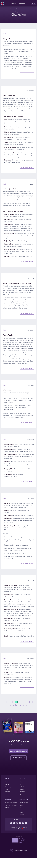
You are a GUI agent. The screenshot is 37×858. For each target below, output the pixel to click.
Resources (22, 3)
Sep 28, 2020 (30, 278)
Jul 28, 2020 (31, 498)
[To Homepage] (5, 3)
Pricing (6, 789)
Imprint (21, 812)
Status (6, 794)
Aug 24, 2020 (30, 385)
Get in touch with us (18, 757)
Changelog (22, 789)
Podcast (22, 786)
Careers (21, 805)
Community (8, 786)
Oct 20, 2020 (30, 90)
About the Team (24, 802)
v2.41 (4, 330)
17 (23, 705)
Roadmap (22, 791)
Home (6, 782)
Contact (22, 814)
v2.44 (4, 90)
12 (34, 702)
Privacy (21, 809)
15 (17, 705)
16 (20, 705)
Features (13, 3)
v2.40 (4, 385)
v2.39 (4, 439)
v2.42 (4, 278)
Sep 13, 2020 (31, 330)
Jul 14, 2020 (31, 580)
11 (30, 702)
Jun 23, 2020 (30, 658)
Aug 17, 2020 (30, 439)
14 (13, 705)
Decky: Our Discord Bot (11, 805)
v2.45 (4, 34)
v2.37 (4, 580)
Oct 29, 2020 (30, 34)
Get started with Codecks (18, 751)
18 (26, 705)
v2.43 (4, 184)
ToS (20, 807)
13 (10, 705)
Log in (33, 3)
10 (27, 702)
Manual (21, 784)
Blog (21, 782)
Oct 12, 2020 (31, 184)
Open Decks (23, 794)
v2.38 (4, 498)
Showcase (7, 791)
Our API (7, 807)
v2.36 (4, 658)
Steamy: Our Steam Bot (11, 802)
